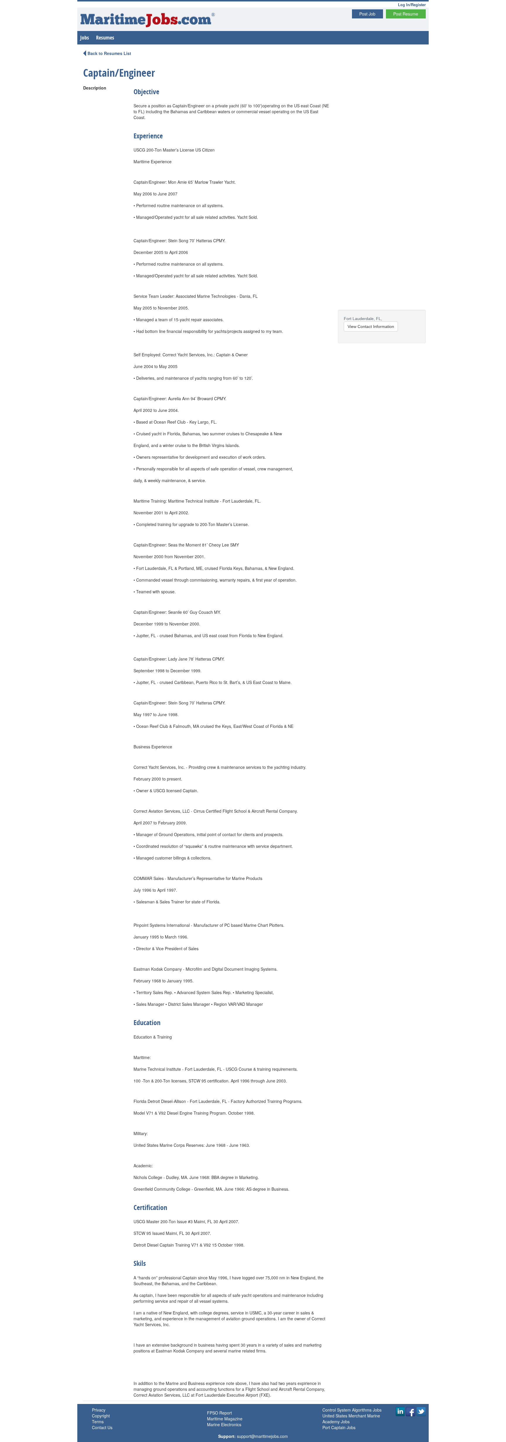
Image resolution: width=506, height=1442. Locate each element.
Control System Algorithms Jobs (352, 1410)
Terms (98, 1421)
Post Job (367, 14)
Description (94, 88)
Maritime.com (147, 20)
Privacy (98, 1410)
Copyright (101, 1416)
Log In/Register (412, 4)
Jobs (84, 37)
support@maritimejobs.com (262, 1436)
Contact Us (102, 1427)
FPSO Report (219, 1413)
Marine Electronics (224, 1424)
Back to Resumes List (109, 53)
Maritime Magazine (224, 1419)
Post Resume (405, 14)
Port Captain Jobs (338, 1427)
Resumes (105, 37)
